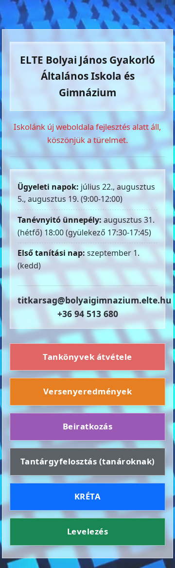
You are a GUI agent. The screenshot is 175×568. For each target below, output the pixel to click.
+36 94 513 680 (87, 314)
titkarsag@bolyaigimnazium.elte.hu (95, 300)
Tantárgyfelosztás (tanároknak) (87, 461)
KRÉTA (87, 496)
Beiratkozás (88, 426)
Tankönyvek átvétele (87, 356)
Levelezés (87, 531)
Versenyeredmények (87, 391)
